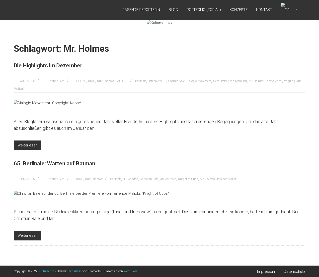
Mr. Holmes (256, 81)
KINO (91, 81)
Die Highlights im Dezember (48, 65)
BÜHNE (81, 81)
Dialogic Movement (198, 81)
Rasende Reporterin (141, 9)
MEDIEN (122, 81)
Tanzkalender (273, 81)
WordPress (131, 271)
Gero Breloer (221, 81)
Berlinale (140, 81)
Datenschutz (294, 271)
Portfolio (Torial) (204, 9)
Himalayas (75, 271)
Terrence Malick (227, 179)
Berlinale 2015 (157, 81)
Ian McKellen (238, 81)
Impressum (266, 271)
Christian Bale (149, 179)
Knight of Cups (188, 179)
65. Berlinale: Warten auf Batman (54, 163)
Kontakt (264, 9)
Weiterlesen (27, 145)
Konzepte (238, 9)
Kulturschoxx (106, 81)
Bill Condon (130, 179)
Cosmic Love (176, 81)
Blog (173, 9)
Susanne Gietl (56, 81)
